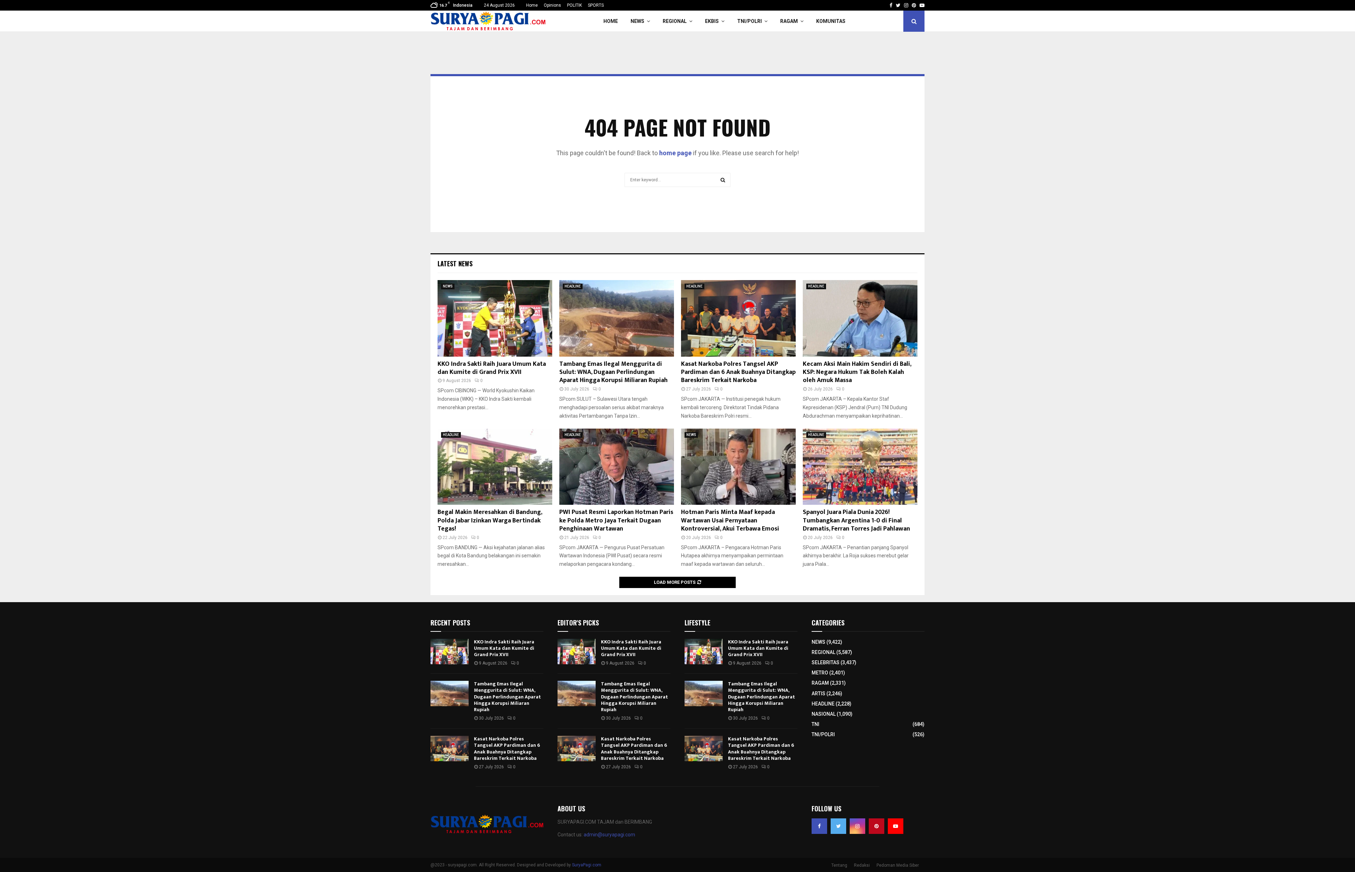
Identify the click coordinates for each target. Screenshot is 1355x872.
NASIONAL (824, 714)
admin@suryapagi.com (609, 834)
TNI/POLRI (749, 21)
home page (675, 153)
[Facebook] (819, 826)
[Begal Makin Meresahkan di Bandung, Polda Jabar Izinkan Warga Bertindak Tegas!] (495, 467)
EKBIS (712, 21)
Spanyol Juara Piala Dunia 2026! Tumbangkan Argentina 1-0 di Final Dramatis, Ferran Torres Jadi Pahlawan (856, 520)
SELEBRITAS (825, 662)
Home (532, 5)
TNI (815, 724)
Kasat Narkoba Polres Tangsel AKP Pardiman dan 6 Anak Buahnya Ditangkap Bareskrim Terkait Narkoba (738, 372)
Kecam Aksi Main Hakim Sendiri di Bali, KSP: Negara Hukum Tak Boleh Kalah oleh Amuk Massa (857, 372)
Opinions (552, 5)
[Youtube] (895, 826)
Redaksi (862, 865)
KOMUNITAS (830, 21)
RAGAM (789, 21)
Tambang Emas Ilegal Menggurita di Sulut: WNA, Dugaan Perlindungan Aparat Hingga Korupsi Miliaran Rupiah (613, 372)
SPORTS (596, 5)
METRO (820, 673)
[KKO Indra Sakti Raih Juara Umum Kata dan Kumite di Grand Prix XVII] (495, 318)
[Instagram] (857, 826)
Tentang (839, 865)
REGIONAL (675, 21)
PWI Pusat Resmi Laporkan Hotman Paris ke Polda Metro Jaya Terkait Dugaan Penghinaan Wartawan (616, 520)
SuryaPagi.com (586, 864)
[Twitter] (838, 826)
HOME (610, 21)
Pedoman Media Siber (898, 865)
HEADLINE (573, 286)
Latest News (455, 263)
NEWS (637, 21)
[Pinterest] (876, 826)
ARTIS (818, 693)
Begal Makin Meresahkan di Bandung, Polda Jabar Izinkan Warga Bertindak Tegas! (490, 520)
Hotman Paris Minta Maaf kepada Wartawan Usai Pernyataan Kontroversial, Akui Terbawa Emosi (730, 520)
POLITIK (574, 5)
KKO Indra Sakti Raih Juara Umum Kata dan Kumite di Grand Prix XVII (492, 368)
